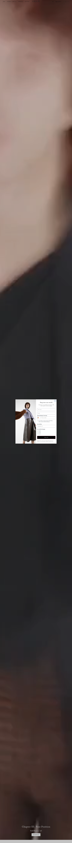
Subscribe (46, 437)
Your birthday (39, 424)
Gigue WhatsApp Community (42, 415)
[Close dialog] (55, 401)
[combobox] (39, 417)
